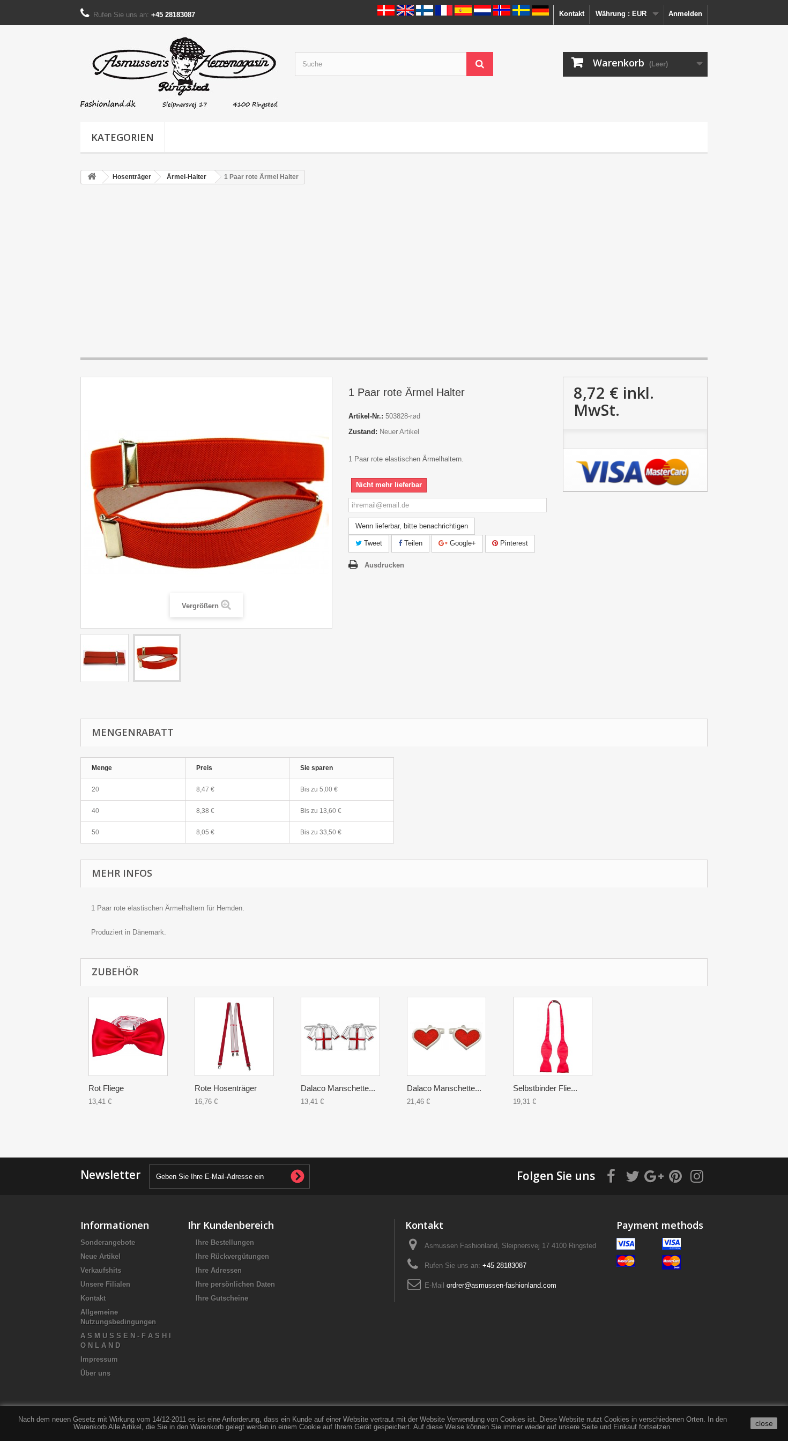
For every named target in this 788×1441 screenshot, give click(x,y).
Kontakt (571, 14)
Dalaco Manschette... (338, 1088)
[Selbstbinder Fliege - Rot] (552, 1036)
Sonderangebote (107, 1242)
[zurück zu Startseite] (91, 177)
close (764, 1423)
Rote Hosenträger (226, 1088)
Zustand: (362, 432)
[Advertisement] (394, 276)
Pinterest (513, 543)
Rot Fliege (106, 1088)
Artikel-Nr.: (365, 416)
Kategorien (122, 137)
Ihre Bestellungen (225, 1242)
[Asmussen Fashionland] (179, 71)
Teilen (412, 543)
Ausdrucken (384, 565)
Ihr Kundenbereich (231, 1225)
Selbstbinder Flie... (545, 1088)
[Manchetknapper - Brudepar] (340, 1036)
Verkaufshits (100, 1270)
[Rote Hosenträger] (234, 1036)
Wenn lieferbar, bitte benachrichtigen (411, 526)
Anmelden (685, 14)
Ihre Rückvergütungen (232, 1256)
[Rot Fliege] (128, 1036)
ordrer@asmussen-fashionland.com (501, 1285)
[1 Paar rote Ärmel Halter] (104, 658)
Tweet (372, 543)
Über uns (95, 1373)
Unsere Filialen (105, 1284)
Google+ (462, 543)
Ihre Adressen (219, 1270)
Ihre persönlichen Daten (235, 1284)
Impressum (99, 1359)
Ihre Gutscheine (222, 1298)
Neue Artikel (100, 1256)
